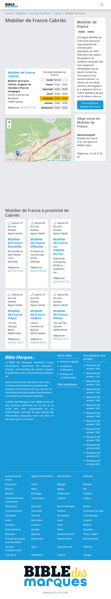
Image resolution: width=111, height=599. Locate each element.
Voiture (61, 554)
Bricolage (36, 493)
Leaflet (52, 160)
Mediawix (48, 592)
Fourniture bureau (93, 510)
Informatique (90, 515)
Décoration (11, 506)
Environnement (13, 510)
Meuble (35, 529)
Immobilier (63, 515)
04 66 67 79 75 (61, 339)
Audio (34, 484)
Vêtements (37, 554)
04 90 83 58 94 (38, 342)
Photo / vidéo (90, 534)
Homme (35, 515)
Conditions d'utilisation (66, 368)
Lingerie (87, 520)
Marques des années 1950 (93, 406)
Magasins (21, 13)
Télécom (87, 546)
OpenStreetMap (64, 160)
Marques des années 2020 (93, 462)
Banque (87, 484)
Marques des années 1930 (93, 390)
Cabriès (58, 13)
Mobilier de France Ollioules (37, 242)
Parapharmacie (65, 534)
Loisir (60, 524)
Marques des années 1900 (93, 367)
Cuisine (61, 498)
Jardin (8, 520)
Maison (87, 524)
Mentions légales (69, 361)
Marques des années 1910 (93, 374)
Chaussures (63, 493)
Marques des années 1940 (93, 398)
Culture (87, 498)
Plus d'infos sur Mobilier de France (90, 105)
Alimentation (64, 476)
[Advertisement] (38, 45)
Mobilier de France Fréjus (15, 314)
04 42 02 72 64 (28, 107)
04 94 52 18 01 (15, 342)
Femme (61, 510)
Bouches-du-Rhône (40, 13)
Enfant (86, 506)
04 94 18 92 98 (38, 271)
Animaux (88, 476)
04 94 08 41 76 (61, 281)
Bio (85, 488)
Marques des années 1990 (93, 438)
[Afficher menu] (102, 5)
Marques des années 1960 (93, 414)
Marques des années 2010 (93, 454)
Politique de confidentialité (68, 376)
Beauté (9, 488)
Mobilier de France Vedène (37, 314)
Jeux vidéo (36, 520)
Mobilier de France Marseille (15, 242)
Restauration (64, 538)
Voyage (87, 554)
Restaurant (37, 538)
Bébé (34, 488)
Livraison (10, 524)
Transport (10, 554)
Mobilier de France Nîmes (60, 314)
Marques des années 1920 (93, 382)
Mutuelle (10, 534)
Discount (36, 506)
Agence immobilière (42, 476)
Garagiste (10, 515)
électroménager (66, 506)
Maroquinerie (12, 529)
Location (36, 524)
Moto (60, 529)
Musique (88, 529)
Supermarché (64, 546)
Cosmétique (37, 498)
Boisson (9, 493)
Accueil (9, 13)
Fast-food (36, 510)
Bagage (61, 484)
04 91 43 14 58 (15, 271)
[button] (17, 153)
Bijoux (60, 488)
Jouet (60, 520)
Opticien (35, 534)
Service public (90, 538)
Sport (34, 546)
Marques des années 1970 (93, 422)
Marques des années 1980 (93, 430)
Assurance (11, 484)
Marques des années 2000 (93, 446)
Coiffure (87, 493)
